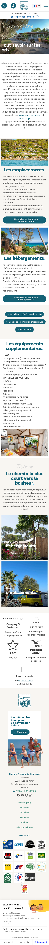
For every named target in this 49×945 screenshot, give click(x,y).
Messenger (24, 115)
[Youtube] (22, 795)
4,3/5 (13, 653)
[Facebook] (18, 795)
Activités (25, 812)
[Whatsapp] (30, 795)
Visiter (24, 822)
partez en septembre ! (23, 16)
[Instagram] (26, 795)
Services (24, 817)
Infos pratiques (24, 827)
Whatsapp (24, 118)
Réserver (25, 807)
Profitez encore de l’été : (24, 13)
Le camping (24, 802)
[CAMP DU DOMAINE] (25, 893)
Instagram (36, 115)
